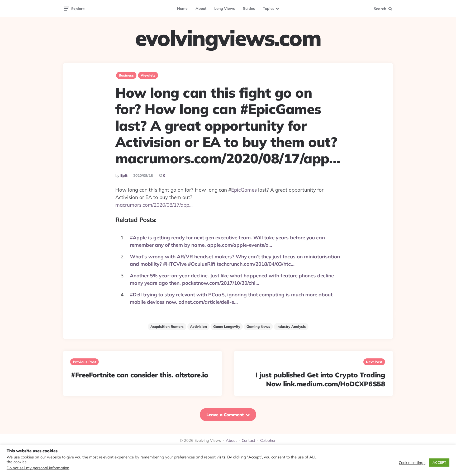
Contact (248, 440)
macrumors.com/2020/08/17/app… (154, 205)
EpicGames (244, 190)
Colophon (268, 440)
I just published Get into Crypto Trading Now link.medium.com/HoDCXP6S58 (320, 379)
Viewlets (148, 75)
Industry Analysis (291, 326)
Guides (249, 8)
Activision (198, 326)
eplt (123, 175)
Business (126, 75)
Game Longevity (226, 326)
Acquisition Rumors (167, 326)
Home (182, 8)
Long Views (224, 8)
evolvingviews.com (228, 38)
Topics (268, 8)
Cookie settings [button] (412, 462)
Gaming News (258, 326)
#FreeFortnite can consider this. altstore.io (139, 375)
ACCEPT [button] (439, 462)
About (201, 8)
